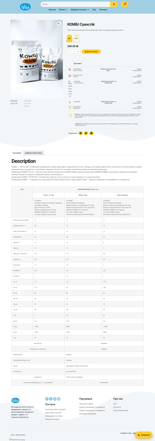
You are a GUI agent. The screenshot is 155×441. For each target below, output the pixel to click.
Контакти (103, 10)
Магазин (52, 10)
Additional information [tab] (33, 153)
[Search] (114, 4)
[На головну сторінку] (25, 7)
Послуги (62, 10)
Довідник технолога (79, 10)
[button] (59, 24)
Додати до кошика (91, 51)
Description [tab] (17, 153)
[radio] (69, 38)
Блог (94, 10)
